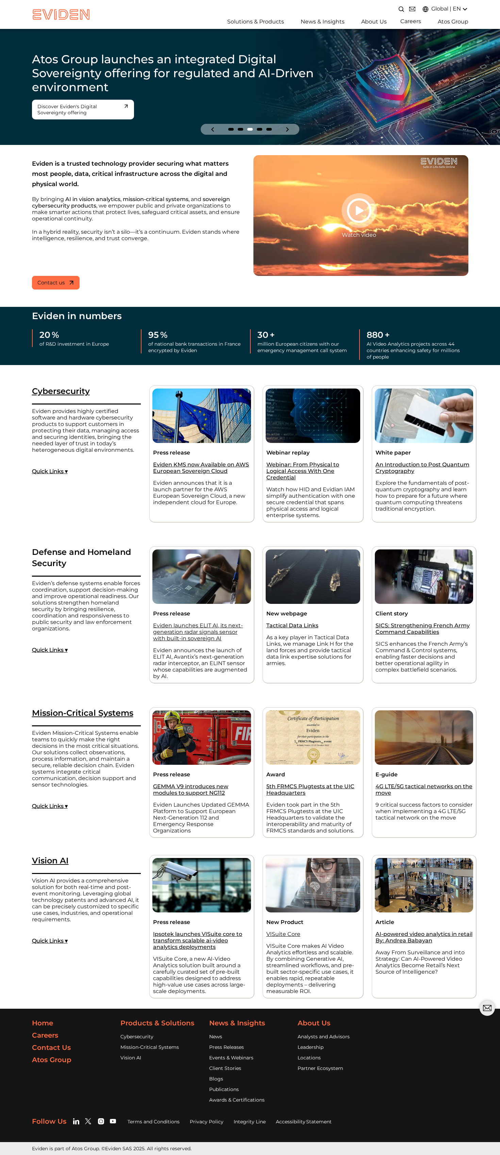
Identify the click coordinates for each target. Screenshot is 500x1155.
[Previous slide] (212, 123)
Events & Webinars (231, 1052)
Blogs (216, 1073)
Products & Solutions (157, 1017)
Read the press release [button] (63, 106)
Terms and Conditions (154, 1115)
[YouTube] (113, 1115)
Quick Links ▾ (50, 465)
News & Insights (323, 21)
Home (42, 1017)
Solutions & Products (255, 21)
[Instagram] (101, 1115)
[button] (231, 123)
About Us (374, 21)
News (215, 1030)
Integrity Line (250, 1115)
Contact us (51, 276)
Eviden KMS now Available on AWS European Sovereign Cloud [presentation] (201, 461)
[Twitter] (89, 1115)
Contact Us (51, 1041)
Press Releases (226, 1041)
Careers (410, 21)
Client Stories (225, 1062)
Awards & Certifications (237, 1094)
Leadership (310, 1041)
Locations (309, 1052)
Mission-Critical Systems (149, 1041)
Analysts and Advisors (324, 1030)
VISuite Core (283, 928)
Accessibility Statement (304, 1115)
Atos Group (453, 21)
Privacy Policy (206, 1115)
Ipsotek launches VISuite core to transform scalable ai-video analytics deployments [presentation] (197, 934)
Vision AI (130, 1052)
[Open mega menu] (224, 21)
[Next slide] (287, 123)
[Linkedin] (77, 1115)
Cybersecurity (136, 1030)
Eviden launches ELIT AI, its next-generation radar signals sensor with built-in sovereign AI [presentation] (198, 626)
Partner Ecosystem (320, 1062)
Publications (224, 1083)
